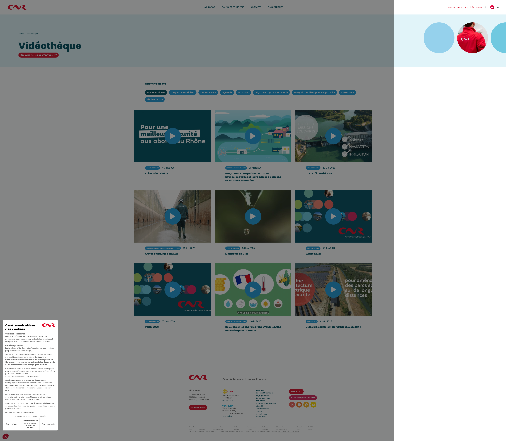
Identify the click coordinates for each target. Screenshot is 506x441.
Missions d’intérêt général (218, 4)
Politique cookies (237, 428)
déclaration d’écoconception (288, 431)
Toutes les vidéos (156, 92)
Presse (479, 7)
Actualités (469, 7)
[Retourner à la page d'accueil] (17, 7)
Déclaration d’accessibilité (281, 428)
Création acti (300, 428)
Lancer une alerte (251, 428)
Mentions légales (202, 428)
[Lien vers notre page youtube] (313, 405)
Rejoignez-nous (455, 7)
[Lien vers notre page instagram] (299, 405)
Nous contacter (198, 407)
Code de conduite (265, 428)
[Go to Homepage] (198, 379)
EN (498, 7)
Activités (255, 7)
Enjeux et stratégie (233, 7)
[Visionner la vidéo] (173, 136)
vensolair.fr (227, 416)
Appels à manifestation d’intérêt (266, 404)
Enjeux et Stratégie (264, 393)
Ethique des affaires (265, 4)
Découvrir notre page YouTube (36, 55)
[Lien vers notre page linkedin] (292, 405)
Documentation (262, 408)
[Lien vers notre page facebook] (306, 405)
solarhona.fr (227, 400)
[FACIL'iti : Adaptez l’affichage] (492, 7)
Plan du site (192, 428)
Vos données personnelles (218, 428)
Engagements (275, 7)
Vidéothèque (261, 414)
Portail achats (261, 416)
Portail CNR (296, 391)
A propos (209, 7)
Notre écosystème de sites (303, 397)
